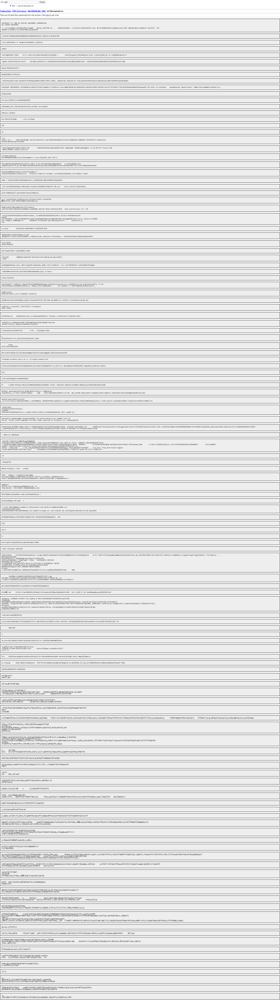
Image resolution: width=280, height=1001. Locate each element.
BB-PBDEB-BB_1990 (37, 11)
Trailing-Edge (5, 11)
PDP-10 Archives (19, 11)
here (47, 15)
